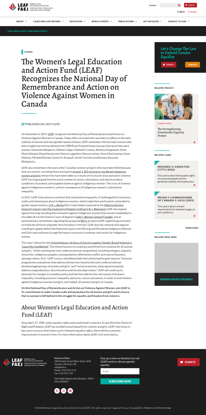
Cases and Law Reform (46, 21)
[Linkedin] (70, 391)
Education (76, 21)
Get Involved (151, 21)
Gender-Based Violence (176, 279)
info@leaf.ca (60, 367)
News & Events (100, 21)
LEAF (51, 134)
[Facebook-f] (57, 391)
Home (10, 31)
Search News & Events (37, 31)
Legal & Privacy (120, 408)
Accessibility (136, 408)
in (56, 205)
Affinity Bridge (163, 408)
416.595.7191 (66, 373)
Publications (126, 21)
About (20, 21)
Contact (152, 5)
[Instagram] (63, 391)
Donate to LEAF (177, 21)
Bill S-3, (85, 220)
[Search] (179, 5)
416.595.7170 (69, 370)
